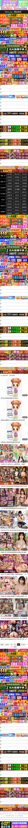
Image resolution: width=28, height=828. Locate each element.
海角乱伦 (17, 207)
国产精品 (9, 174)
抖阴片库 (3, 205)
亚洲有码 (9, 177)
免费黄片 (24, 204)
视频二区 (3, 181)
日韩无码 (24, 213)
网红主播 (17, 174)
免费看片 (3, 211)
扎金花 (17, 195)
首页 (2, 644)
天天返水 (24, 195)
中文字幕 (17, 180)
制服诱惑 (24, 207)
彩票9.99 (9, 195)
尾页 (15, 646)
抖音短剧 (9, 198)
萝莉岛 (24, 201)
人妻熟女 (9, 183)
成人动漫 (24, 177)
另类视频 (24, 183)
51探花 (24, 198)
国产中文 (9, 210)
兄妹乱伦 (17, 210)
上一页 (7, 644)
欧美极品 (17, 177)
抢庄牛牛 (17, 192)
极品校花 (9, 213)
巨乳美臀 (24, 180)
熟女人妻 (17, 204)
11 (15, 644)
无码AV (3, 199)
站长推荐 (3, 187)
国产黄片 (9, 204)
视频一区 (3, 175)
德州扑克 (24, 192)
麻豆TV (17, 198)
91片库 (10, 201)
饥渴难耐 (17, 186)
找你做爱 (24, 186)
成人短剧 (24, 210)
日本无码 (24, 174)
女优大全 (17, 201)
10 (11, 644)
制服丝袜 (17, 183)
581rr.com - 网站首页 (13, 12)
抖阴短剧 (17, 213)
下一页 (23, 644)
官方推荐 (3, 193)
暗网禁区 (9, 207)
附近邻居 (9, 186)
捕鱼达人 (9, 192)
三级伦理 (9, 180)
